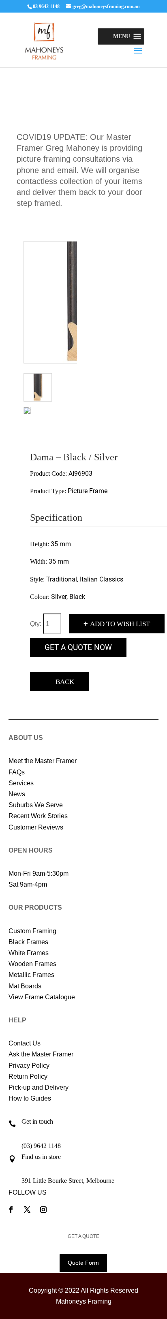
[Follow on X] (27, 1209)
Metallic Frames (31, 974)
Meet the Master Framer (43, 760)
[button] (121, 36)
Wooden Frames (32, 963)
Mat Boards (25, 986)
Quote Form (83, 1262)
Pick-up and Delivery (39, 1087)
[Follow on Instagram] (43, 1209)
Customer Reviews (36, 827)
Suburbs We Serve (36, 805)
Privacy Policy (29, 1065)
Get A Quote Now (78, 647)
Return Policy (28, 1076)
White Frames (29, 952)
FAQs (17, 772)
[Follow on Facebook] (10, 1209)
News (17, 794)
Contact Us (25, 1043)
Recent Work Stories (38, 815)
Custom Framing (32, 931)
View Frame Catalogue (42, 997)
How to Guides (30, 1098)
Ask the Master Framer (41, 1054)
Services (21, 783)
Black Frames (28, 941)
